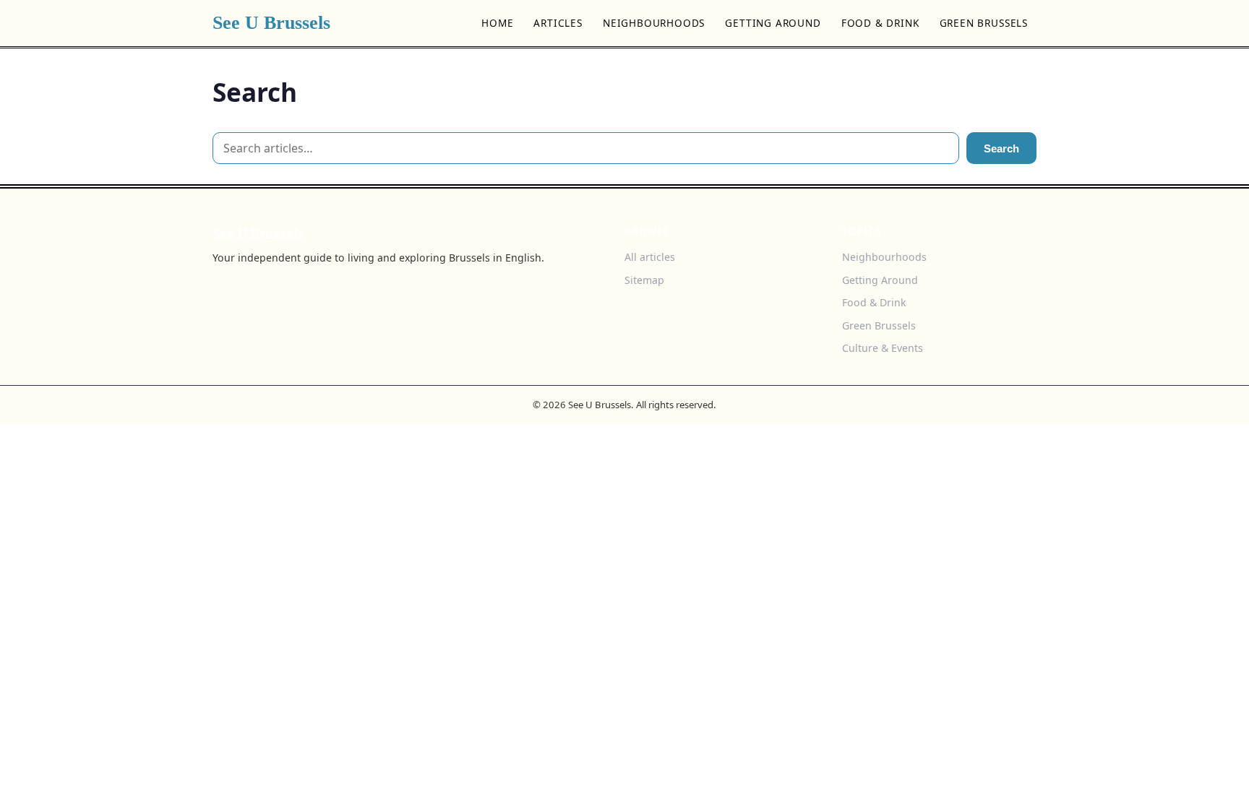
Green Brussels (984, 23)
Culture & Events (882, 348)
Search (1001, 148)
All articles (649, 257)
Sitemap (644, 280)
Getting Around (772, 23)
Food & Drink (880, 23)
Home (497, 23)
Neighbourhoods (654, 23)
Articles (558, 23)
